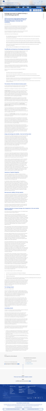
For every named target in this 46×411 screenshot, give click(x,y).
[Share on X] (34, 10)
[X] (33, 398)
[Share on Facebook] (36, 10)
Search (39, 1)
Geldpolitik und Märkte (6, 4)
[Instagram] (37, 398)
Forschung (26, 4)
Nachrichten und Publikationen (32, 4)
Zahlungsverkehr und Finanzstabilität (14, 4)
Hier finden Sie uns (12, 393)
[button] (41, 1)
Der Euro (23, 4)
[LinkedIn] (35, 398)
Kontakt (11, 392)
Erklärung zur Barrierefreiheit (31, 392)
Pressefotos (11, 391)
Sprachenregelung (30, 393)
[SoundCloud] (40, 398)
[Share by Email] (40, 10)
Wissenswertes (12, 390)
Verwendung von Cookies (31, 391)
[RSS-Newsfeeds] (42, 398)
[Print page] (30, 10)
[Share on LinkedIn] (38, 10)
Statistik (20, 4)
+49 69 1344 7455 (28, 362)
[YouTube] (39, 398)
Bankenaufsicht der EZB (38, 4)
